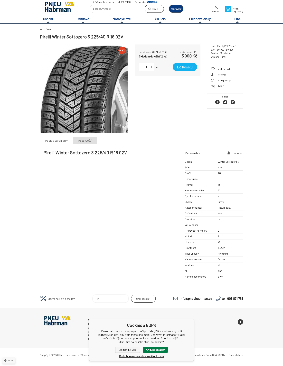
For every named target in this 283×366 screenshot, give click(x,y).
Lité (237, 19)
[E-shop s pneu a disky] (41, 29)
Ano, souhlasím (155, 349)
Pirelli (224, 56)
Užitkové (83, 19)
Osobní (48, 19)
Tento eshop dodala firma (198, 355)
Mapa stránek (236, 355)
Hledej (155, 8)
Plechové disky (200, 19)
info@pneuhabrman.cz (103, 2)
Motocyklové (122, 19)
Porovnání (222, 74)
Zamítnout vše (127, 349)
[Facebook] (240, 322)
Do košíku (185, 67)
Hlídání (220, 86)
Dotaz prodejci (224, 80)
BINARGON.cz (219, 355)
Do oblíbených (223, 68)
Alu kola (160, 19)
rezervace (176, 9)
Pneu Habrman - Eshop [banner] (59, 7)
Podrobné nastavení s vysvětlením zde (141, 356)
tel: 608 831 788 (124, 2)
